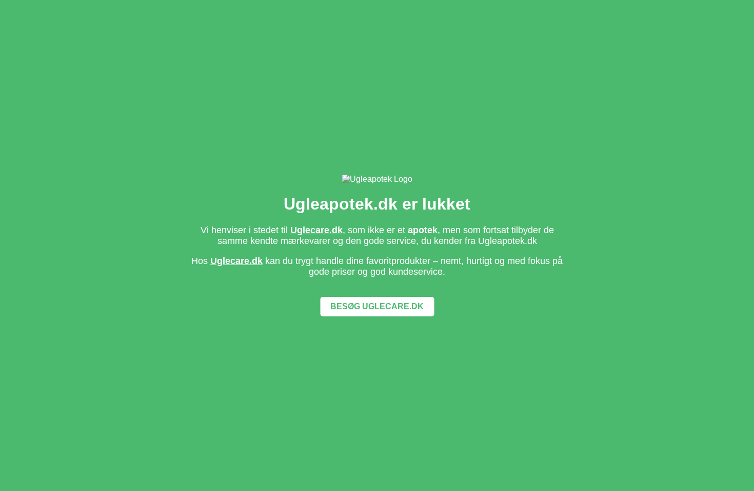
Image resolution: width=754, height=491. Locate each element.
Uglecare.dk (316, 230)
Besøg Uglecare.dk (377, 306)
